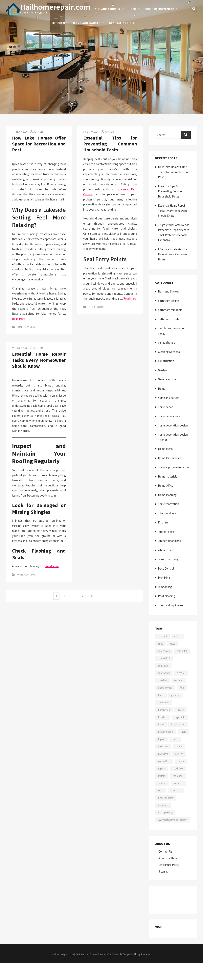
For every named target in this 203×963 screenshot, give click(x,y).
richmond (178, 776)
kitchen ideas (166, 550)
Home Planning (26, 327)
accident (162, 636)
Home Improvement (160, 9)
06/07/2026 (21, 348)
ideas (161, 724)
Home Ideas (165, 449)
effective (178, 680)
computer (182, 651)
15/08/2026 (21, 131)
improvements (165, 731)
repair (181, 761)
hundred (162, 717)
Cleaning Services (169, 352)
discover (181, 673)
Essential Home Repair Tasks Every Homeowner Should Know (39, 360)
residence (178, 768)
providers (163, 754)
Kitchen (58, 23)
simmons (178, 783)
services (162, 783)
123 (83, 596)
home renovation (168, 504)
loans (175, 739)
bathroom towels (168, 319)
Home (132, 9)
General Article (122, 23)
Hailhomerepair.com (55, 7)
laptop (161, 739)
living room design (169, 559)
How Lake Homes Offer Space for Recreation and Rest (39, 144)
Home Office (165, 485)
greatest (175, 695)
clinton (177, 636)
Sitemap (163, 871)
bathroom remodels (170, 310)
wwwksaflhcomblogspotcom (172, 819)
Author (38, 131)
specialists (176, 790)
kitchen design (167, 532)
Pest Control (96, 307)
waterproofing (165, 812)
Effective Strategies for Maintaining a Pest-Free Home (173, 254)
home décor (165, 407)
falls (182, 687)
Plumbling (164, 577)
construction (166, 361)
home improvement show (173, 467)
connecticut (164, 658)
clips (160, 643)
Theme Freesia (97, 954)
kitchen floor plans (169, 541)
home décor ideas (169, 416)
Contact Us (165, 851)
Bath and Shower (106, 9)
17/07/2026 (92, 131)
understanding (165, 798)
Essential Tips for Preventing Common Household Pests (110, 144)
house (180, 709)
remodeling (165, 587)
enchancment (165, 687)
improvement (178, 724)
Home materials (167, 476)
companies (163, 651)
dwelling (162, 680)
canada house (166, 342)
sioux (160, 790)
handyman (164, 709)
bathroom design (168, 301)
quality (179, 754)
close (172, 643)
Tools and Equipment (171, 605)
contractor (163, 665)
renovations (164, 761)
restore (161, 776)
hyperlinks (180, 717)
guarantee (163, 702)
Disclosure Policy (168, 865)
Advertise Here (167, 858)
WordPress (112, 954)
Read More (18, 319)
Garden (162, 370)
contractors (163, 673)
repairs (161, 768)
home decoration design (173, 425)
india (183, 731)
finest (161, 695)
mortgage (163, 746)
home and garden (87, 23)
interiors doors (167, 513)
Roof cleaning (166, 596)
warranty (163, 805)
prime (179, 746)
